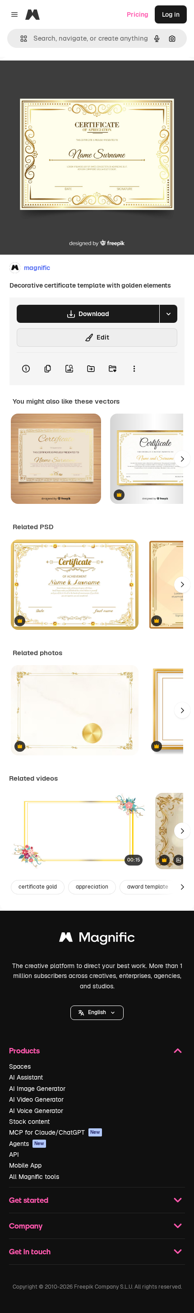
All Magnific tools (34, 1177)
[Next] (182, 459)
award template (147, 886)
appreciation (92, 886)
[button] (97, 1013)
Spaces (20, 1066)
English (97, 1012)
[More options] (134, 369)
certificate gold (37, 886)
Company (25, 1225)
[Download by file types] (168, 314)
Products (24, 1050)
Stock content (29, 1121)
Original (57, 77)
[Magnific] (97, 939)
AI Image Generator (37, 1089)
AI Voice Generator (36, 1111)
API (14, 1154)
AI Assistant (26, 1077)
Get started (28, 1200)
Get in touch (30, 1251)
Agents (26, 1144)
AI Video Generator (36, 1099)
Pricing (137, 14)
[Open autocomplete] (20, 38)
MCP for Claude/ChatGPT (54, 1132)
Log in (171, 14)
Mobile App (25, 1165)
